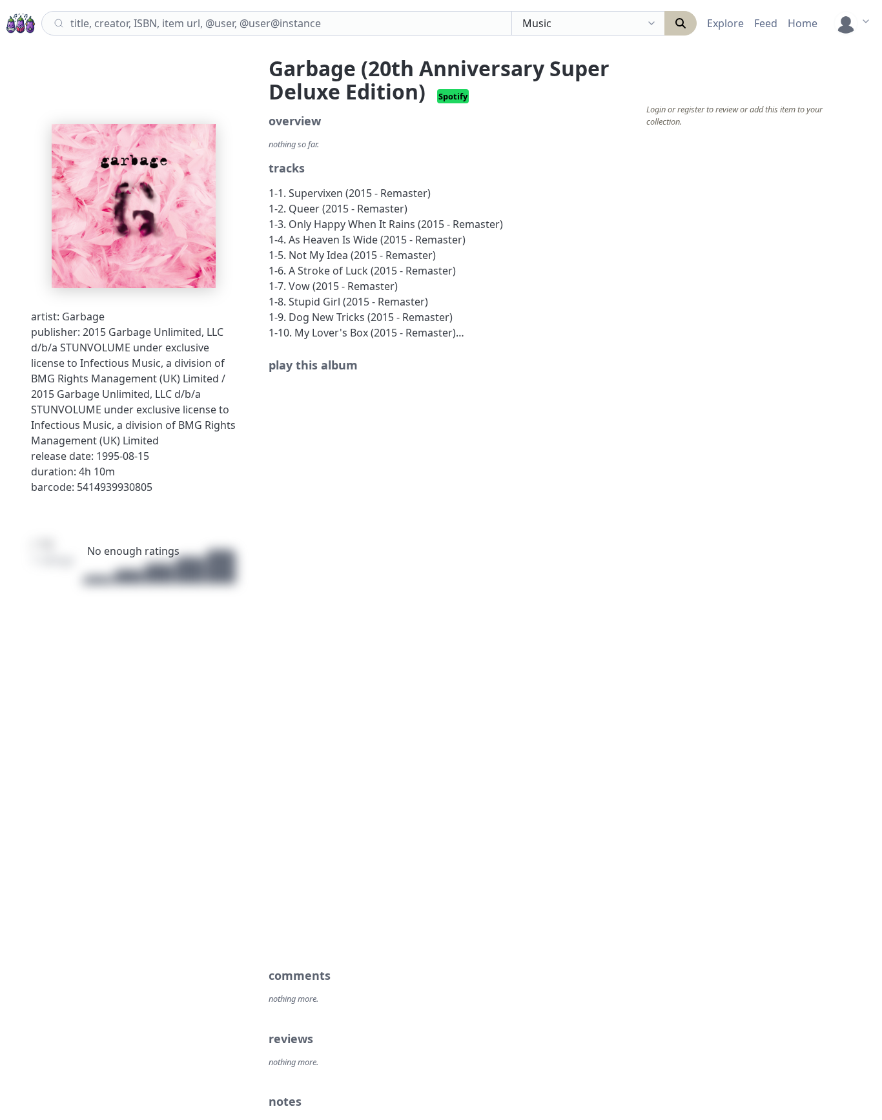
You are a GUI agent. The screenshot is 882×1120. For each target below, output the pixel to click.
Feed (765, 23)
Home (802, 23)
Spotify (452, 96)
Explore (725, 23)
